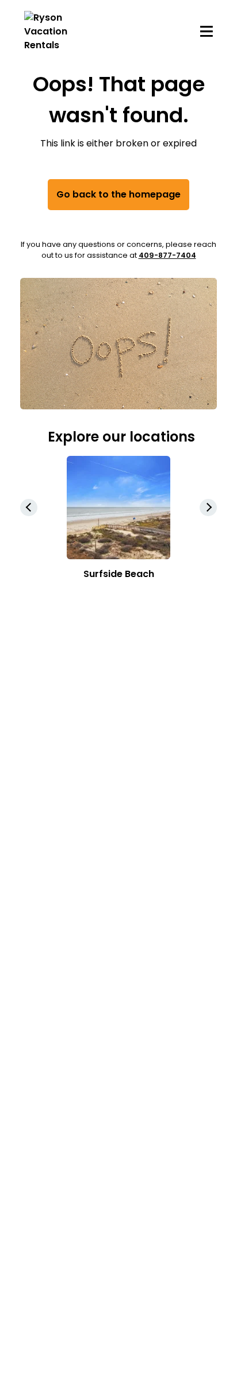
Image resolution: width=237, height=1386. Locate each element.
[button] (208, 507)
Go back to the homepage (118, 194)
